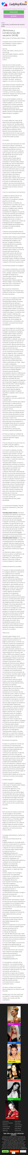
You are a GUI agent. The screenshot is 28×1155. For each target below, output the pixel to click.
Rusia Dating (18, 1121)
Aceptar (5, 1151)
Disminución (14, 1151)
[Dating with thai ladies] (14, 1015)
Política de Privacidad (8, 1123)
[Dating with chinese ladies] (12, 1109)
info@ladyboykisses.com (10, 853)
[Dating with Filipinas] (14, 1091)
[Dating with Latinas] (14, 1072)
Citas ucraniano (18, 1124)
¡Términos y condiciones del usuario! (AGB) (6, 1126)
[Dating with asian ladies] (14, 1053)
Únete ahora (14, 12)
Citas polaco (18, 1123)
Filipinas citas (18, 1130)
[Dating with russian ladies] (14, 1034)
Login (14, 16)
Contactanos (6, 1121)
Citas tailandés (18, 1126)
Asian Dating (18, 1128)
